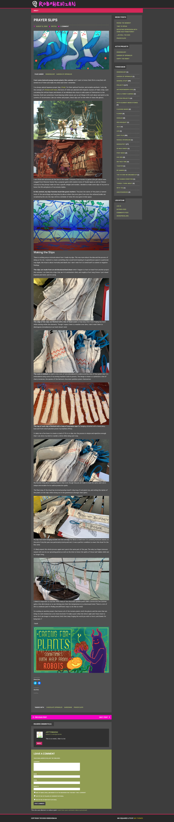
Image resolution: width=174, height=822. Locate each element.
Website (36, 786)
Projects (120, 85)
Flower (119, 114)
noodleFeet (121, 144)
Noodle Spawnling (124, 140)
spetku (54, 26)
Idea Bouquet (122, 122)
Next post (103, 717)
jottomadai (52, 732)
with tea (120, 188)
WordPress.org (123, 216)
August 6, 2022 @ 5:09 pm (54, 734)
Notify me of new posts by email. (46, 799)
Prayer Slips (121, 38)
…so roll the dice (123, 35)
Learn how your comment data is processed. (72, 810)
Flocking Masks (122, 109)
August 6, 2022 (42, 26)
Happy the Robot (123, 59)
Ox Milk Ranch (122, 148)
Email (35, 780)
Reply (39, 743)
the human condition (125, 179)
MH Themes (138, 818)
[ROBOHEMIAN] (87, 4)
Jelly (118, 127)
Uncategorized (122, 192)
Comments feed (122, 213)
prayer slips (78, 707)
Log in (119, 206)
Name (35, 774)
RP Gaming (120, 170)
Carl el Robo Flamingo (125, 94)
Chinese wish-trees (50, 90)
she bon (120, 157)
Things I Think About (124, 183)
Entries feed (121, 209)
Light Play (120, 135)
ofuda (63, 87)
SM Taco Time (121, 162)
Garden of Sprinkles (64, 74)
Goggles (120, 118)
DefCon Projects (123, 98)
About (36, 11)
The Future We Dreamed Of (127, 175)
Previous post (41, 717)
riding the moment (124, 23)
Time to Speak (122, 26)
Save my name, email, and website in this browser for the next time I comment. (61, 792)
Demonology (50, 74)
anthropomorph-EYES (125, 90)
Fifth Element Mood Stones (127, 103)
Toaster (120, 166)
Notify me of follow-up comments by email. (50, 796)
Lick (118, 131)
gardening (68, 707)
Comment (37, 761)
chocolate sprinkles (54, 707)
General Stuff (122, 81)
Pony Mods (121, 153)
